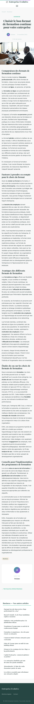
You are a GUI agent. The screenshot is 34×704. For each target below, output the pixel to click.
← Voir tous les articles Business (12, 589)
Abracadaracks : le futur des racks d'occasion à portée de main (14, 667)
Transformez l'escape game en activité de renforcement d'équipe (16, 627)
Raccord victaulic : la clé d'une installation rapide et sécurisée (16, 615)
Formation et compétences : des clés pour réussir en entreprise (16, 633)
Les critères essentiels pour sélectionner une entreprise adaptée (16, 673)
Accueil (4, 11)
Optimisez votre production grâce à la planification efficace (15, 621)
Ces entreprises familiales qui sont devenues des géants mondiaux (14, 661)
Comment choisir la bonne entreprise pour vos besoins (17, 638)
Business (9, 11)
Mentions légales (6, 694)
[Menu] (17, 6)
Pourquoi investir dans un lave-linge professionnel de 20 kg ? (15, 610)
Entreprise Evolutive (17, 1)
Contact (15, 694)
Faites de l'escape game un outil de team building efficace (16, 644)
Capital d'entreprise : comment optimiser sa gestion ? (16, 656)
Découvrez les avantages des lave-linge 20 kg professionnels (17, 650)
